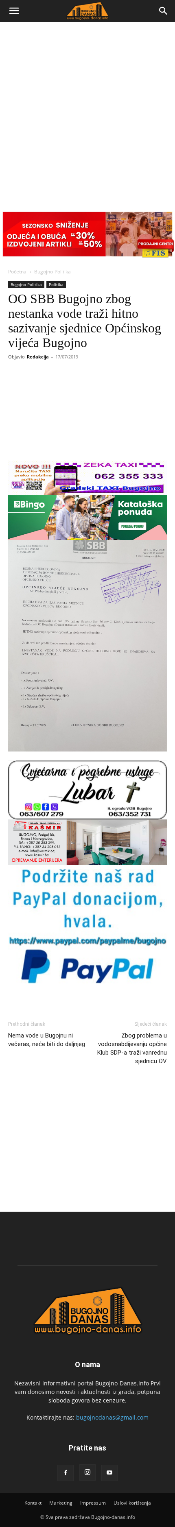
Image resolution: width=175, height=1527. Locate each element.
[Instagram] (87, 1472)
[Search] (163, 11)
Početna (17, 271)
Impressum (93, 1502)
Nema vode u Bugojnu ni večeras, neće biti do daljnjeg (46, 1040)
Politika (56, 284)
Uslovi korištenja (132, 1502)
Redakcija (38, 357)
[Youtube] (109, 1473)
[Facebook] (65, 1473)
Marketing (60, 1502)
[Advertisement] (87, 113)
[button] (14, 11)
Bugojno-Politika (52, 271)
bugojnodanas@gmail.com (112, 1417)
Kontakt (33, 1502)
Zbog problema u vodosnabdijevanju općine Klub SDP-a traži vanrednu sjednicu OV (132, 1048)
